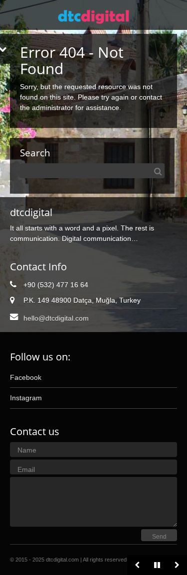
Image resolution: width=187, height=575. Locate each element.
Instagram (26, 398)
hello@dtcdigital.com (56, 318)
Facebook (25, 377)
